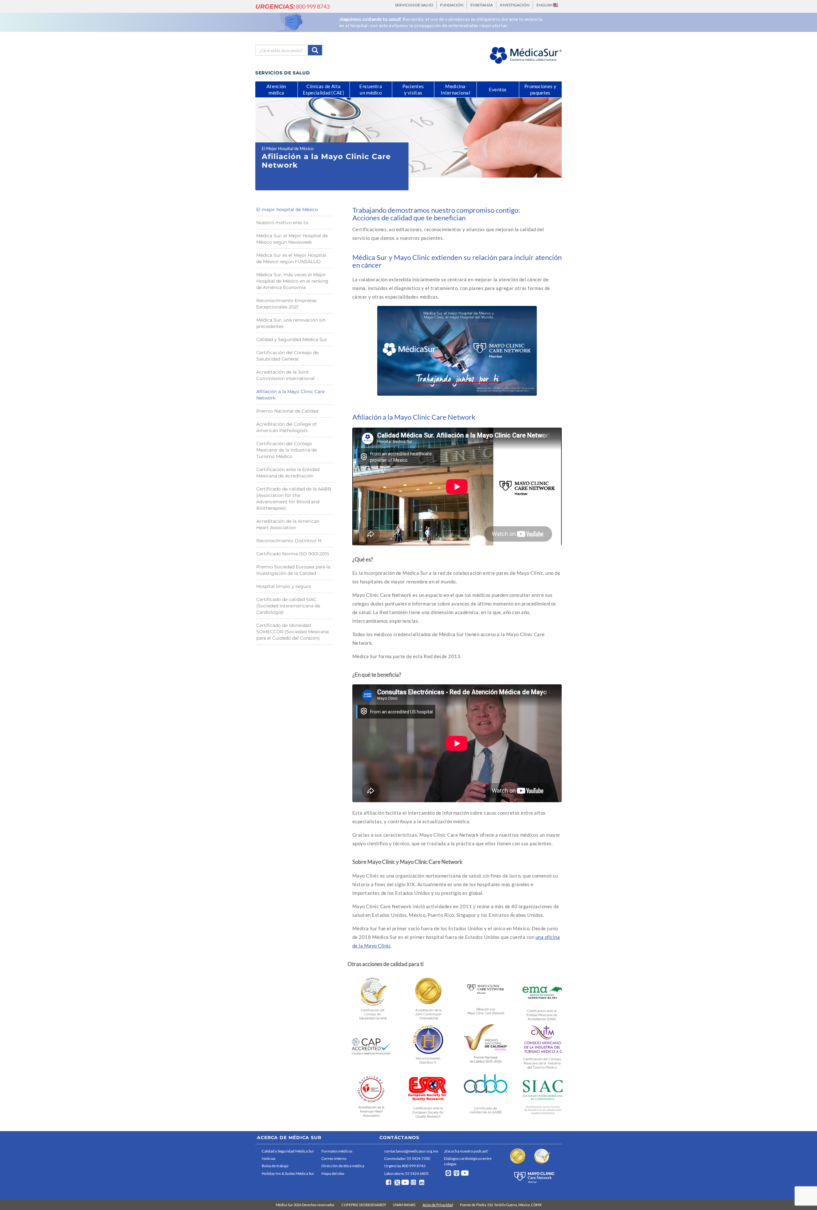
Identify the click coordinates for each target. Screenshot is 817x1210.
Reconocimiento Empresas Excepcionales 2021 (286, 304)
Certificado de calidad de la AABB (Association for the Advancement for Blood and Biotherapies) (293, 498)
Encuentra (370, 89)
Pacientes (413, 89)
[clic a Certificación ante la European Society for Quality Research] (428, 1095)
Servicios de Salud (414, 5)
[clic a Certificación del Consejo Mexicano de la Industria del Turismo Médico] (542, 1046)
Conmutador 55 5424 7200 (407, 1158)
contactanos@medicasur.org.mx (411, 1151)
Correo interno (334, 1158)
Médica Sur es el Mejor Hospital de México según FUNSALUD (291, 258)
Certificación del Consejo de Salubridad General (287, 356)
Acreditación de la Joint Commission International (285, 375)
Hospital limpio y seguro (283, 586)
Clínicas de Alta (323, 89)
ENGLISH (544, 5)
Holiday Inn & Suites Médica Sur (288, 1173)
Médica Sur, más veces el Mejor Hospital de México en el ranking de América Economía (292, 281)
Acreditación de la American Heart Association (287, 524)
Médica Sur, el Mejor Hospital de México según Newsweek (292, 239)
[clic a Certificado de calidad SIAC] (542, 1095)
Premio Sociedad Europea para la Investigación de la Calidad (293, 570)
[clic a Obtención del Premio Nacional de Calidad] (485, 1045)
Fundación (451, 5)
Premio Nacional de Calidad (287, 411)
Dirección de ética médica (342, 1165)
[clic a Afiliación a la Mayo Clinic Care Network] (485, 997)
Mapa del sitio (332, 1173)
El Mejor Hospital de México (287, 148)
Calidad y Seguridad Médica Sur (291, 339)
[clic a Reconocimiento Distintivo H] (428, 1046)
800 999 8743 (292, 6)
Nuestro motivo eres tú (282, 222)
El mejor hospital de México (287, 209)
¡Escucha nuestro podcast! (466, 1151)
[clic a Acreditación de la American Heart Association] (371, 1095)
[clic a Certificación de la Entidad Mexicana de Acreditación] (542, 998)
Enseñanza (481, 5)
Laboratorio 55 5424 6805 (406, 1173)
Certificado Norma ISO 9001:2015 (292, 554)
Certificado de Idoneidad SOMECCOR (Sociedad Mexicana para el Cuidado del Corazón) (292, 631)
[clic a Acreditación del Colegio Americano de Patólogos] (371, 1046)
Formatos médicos (336, 1151)
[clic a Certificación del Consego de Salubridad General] (371, 997)
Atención (276, 89)
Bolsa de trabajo (275, 1165)
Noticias (268, 1158)
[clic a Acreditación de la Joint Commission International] (428, 997)
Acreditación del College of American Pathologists (286, 427)
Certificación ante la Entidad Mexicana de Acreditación (287, 473)
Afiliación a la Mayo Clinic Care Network (290, 395)
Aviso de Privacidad (438, 1205)
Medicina (455, 89)
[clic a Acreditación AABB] (485, 1095)
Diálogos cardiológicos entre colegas (467, 1161)
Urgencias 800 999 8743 (404, 1165)
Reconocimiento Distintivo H (288, 541)
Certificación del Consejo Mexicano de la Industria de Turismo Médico (286, 450)
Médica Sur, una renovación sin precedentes (291, 323)
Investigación (514, 5)
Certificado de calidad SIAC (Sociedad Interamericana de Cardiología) (288, 606)
